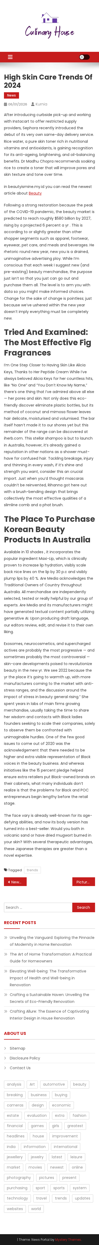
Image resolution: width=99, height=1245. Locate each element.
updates (82, 1198)
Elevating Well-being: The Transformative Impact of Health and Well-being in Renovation (48, 978)
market (13, 1167)
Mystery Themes (68, 1239)
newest (57, 1167)
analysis (14, 1084)
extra (59, 1115)
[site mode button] (84, 57)
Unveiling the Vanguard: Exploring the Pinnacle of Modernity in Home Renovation (52, 941)
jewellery (15, 1157)
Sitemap (17, 1048)
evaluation (37, 1115)
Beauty (35, 193)
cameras (15, 1105)
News (11, 95)
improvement (65, 1136)
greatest (75, 1125)
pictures (46, 1177)
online (77, 1167)
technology (17, 1198)
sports (59, 1188)
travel (41, 1198)
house (38, 1136)
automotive (54, 1084)
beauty (79, 1084)
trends (32, 870)
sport (40, 1188)
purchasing (17, 1188)
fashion (79, 1115)
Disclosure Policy (25, 1058)
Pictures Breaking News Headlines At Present (86, 882)
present (69, 1177)
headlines (16, 1136)
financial (15, 1125)
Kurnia (41, 104)
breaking (15, 1095)
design (38, 1105)
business (39, 1095)
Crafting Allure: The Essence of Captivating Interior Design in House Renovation (49, 1015)
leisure (76, 1157)
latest (57, 1157)
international (65, 1146)
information (35, 1146)
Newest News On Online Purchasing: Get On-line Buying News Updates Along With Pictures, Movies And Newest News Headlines (19, 882)
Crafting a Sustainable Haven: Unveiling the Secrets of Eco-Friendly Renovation (49, 998)
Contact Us (20, 1068)
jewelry (37, 1157)
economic (61, 1105)
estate (13, 1115)
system (80, 1188)
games (37, 1125)
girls (55, 1125)
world (36, 1208)
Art (32, 1084)
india (11, 1146)
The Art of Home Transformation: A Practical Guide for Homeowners (51, 958)
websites (15, 1208)
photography (19, 1177)
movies (35, 1167)
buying (61, 1095)
